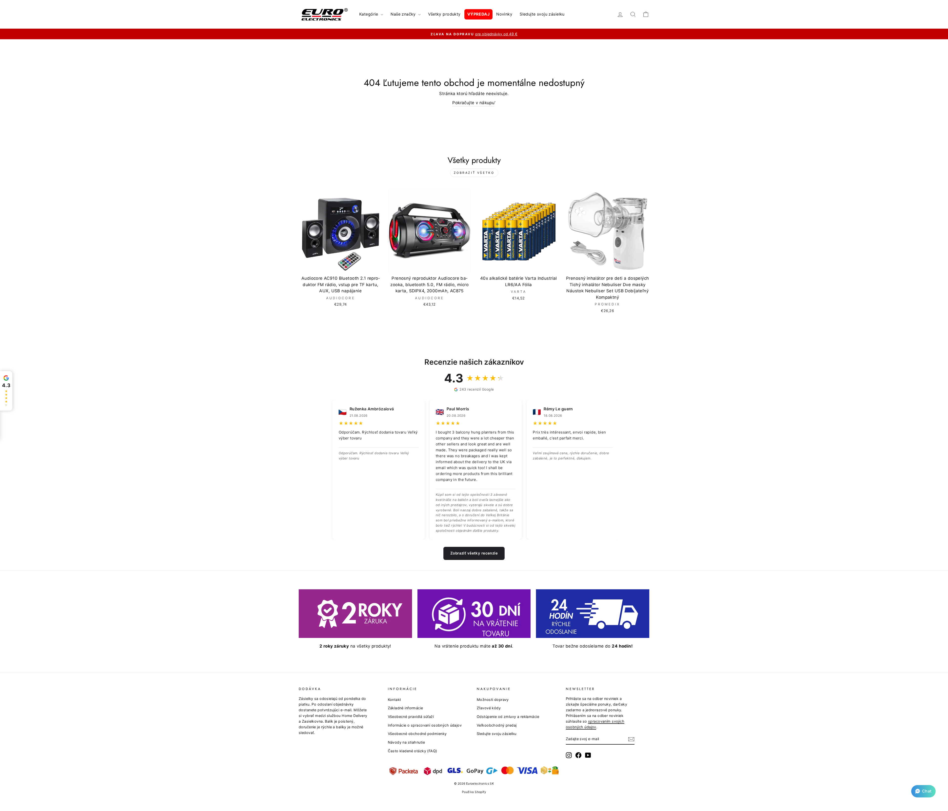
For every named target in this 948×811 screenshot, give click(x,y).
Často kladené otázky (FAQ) (412, 751)
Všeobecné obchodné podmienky (417, 734)
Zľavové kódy (489, 708)
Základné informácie (405, 708)
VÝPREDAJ (478, 14)
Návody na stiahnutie (406, 742)
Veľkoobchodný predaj (497, 725)
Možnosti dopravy (493, 699)
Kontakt (394, 699)
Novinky (504, 14)
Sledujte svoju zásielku (542, 14)
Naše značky (404, 14)
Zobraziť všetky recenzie (474, 553)
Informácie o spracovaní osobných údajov (425, 725)
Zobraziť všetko (474, 173)
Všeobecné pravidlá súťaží (411, 716)
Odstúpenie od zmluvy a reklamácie (508, 716)
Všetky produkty (444, 14)
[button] (923, 791)
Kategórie (369, 14)
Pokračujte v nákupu (473, 102)
